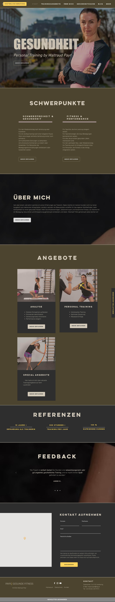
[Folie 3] (59, 490)
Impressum (49, 587)
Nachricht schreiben (65, 536)
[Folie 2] (57, 490)
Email (61, 528)
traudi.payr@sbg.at (94, 587)
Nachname (85, 521)
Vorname (62, 521)
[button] (113, 303)
